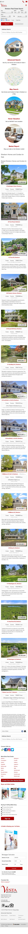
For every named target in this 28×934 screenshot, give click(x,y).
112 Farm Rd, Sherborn (14, 257)
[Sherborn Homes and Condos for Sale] (14, 47)
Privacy (6, 926)
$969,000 (22, 361)
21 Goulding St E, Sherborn (14, 364)
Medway (15, 766)
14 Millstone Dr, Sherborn (14, 512)
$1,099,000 (22, 218)
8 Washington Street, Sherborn (14, 186)
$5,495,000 (22, 655)
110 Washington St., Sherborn (14, 583)
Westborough (17, 776)
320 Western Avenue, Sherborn (14, 293)
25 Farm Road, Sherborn (14, 222)
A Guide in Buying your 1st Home (10, 826)
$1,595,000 (22, 580)
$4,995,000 (22, 254)
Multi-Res (18, 20)
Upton (2, 776)
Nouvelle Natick (4, 772)
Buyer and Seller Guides (8, 784)
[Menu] (26, 5)
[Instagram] (9, 749)
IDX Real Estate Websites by (7, 924)
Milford (2, 768)
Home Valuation (14, 119)
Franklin (15, 760)
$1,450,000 (22, 289)
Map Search (14, 89)
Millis (15, 768)
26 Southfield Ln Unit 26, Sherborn (14, 400)
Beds (15, 10)
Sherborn (16, 772)
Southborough (17, 774)
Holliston (16, 762)
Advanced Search (19, 23)
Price (2, 14)
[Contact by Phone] (23, 1)
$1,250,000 (22, 325)
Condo (8, 20)
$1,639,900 (22, 618)
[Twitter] (12, 749)
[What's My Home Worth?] (14, 106)
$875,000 (22, 396)
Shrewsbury (3, 774)
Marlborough (3, 766)
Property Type (4, 18)
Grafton (2, 762)
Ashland (2, 758)
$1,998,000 (22, 182)
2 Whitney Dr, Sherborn (14, 548)
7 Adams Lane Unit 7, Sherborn (14, 692)
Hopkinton (16, 764)
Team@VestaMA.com (5, 901)
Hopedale (3, 764)
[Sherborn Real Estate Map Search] (14, 76)
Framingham (3, 760)
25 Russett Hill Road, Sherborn (14, 328)
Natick (2, 770)
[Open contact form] (26, 1)
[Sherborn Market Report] (14, 133)
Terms (2, 926)
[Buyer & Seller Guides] (14, 793)
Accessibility (23, 924)
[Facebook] (5, 749)
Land (13, 20)
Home (3, 20)
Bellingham (16, 758)
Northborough (17, 770)
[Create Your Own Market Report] (13, 780)
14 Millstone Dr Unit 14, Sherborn (14, 474)
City (2, 10)
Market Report (14, 146)
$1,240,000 (21, 544)
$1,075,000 (21, 470)
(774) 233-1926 (4, 900)
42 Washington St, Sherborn (14, 659)
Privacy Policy (16, 909)
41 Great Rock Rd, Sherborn (14, 621)
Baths (22, 10)
